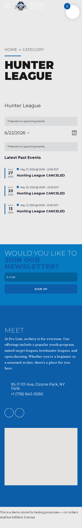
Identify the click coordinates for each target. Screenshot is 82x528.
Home (11, 49)
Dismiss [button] (29, 517)
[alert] (41, 146)
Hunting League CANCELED (41, 175)
